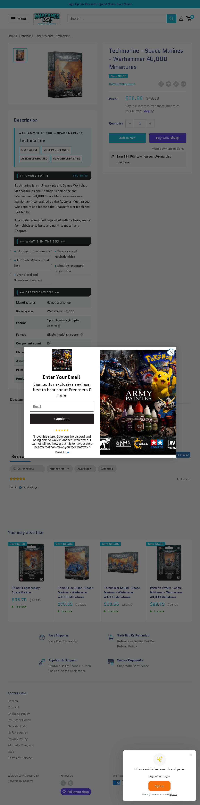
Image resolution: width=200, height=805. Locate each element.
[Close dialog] (171, 352)
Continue (62, 419)
